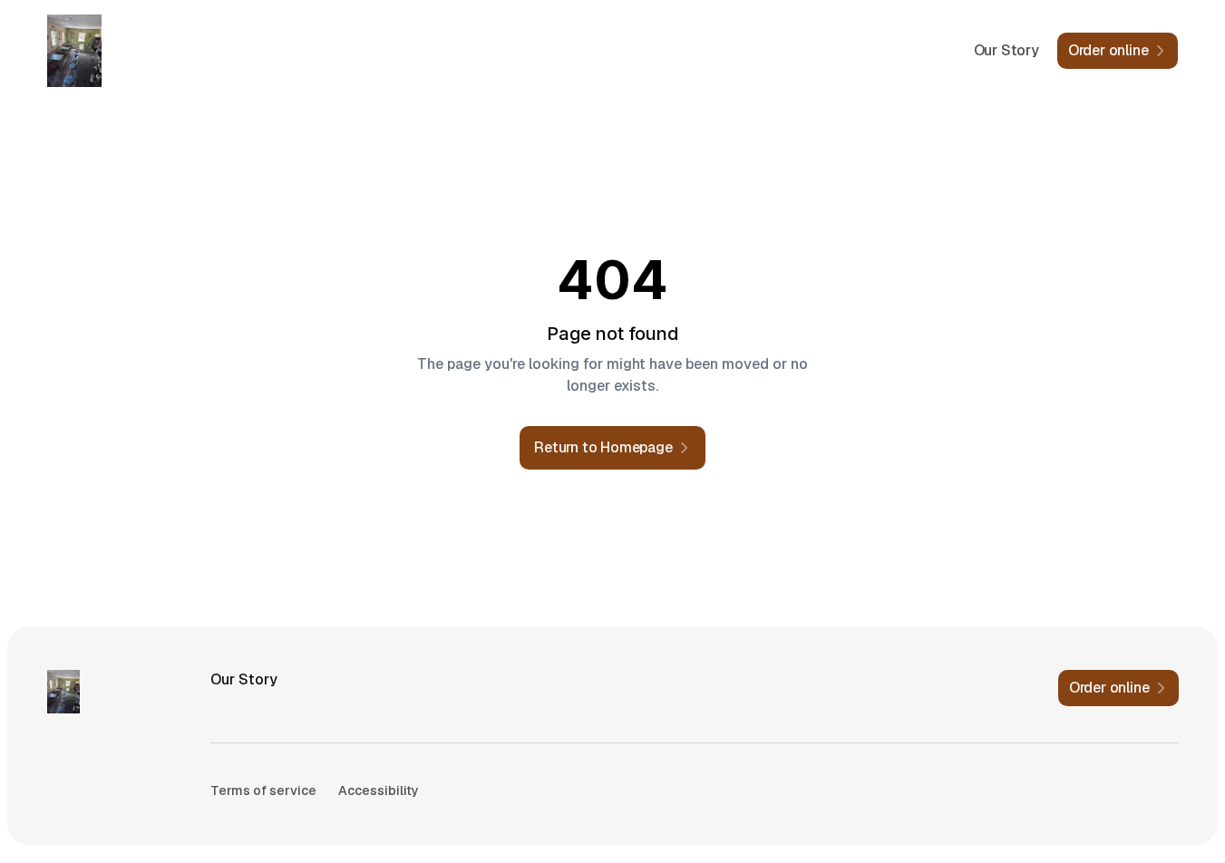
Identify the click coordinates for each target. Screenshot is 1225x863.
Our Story (1006, 50)
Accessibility (378, 790)
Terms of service (263, 790)
